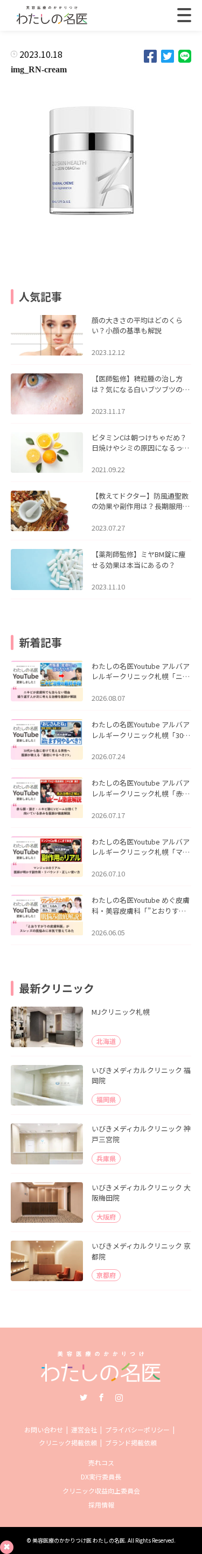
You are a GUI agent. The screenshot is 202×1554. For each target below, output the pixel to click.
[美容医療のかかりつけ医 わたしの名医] (101, 1378)
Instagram (119, 1397)
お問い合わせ (43, 1429)
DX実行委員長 (101, 1476)
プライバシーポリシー (137, 1429)
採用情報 (101, 1504)
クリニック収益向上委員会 (101, 1490)
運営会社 (84, 1429)
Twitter (83, 1397)
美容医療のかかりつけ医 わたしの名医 (78, 1540)
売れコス (101, 1462)
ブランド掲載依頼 (131, 1442)
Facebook (101, 1397)
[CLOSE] (184, 15)
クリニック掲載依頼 (68, 1442)
